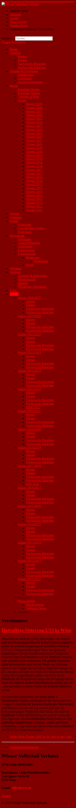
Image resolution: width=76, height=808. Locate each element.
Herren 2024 (34, 118)
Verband (15, 272)
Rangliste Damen (29, 93)
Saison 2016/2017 (29, 487)
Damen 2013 (34, 202)
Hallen (14, 221)
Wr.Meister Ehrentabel (32, 286)
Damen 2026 (34, 107)
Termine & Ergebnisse (24, 71)
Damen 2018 (34, 166)
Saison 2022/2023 (29, 371)
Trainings (16, 217)
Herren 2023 (34, 126)
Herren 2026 (34, 104)
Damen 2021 (34, 144)
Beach (14, 85)
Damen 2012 (34, 210)
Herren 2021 (34, 140)
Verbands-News (36, 608)
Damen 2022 (34, 137)
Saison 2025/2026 (29, 316)
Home (14, 49)
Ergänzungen (26, 250)
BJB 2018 (32, 484)
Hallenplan (25, 232)
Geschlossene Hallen (31, 228)
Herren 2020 (34, 148)
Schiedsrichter (27, 254)
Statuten (23, 283)
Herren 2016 (34, 177)
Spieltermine (26, 75)
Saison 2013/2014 (29, 542)
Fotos (13, 290)
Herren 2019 (34, 155)
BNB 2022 (33, 407)
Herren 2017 (34, 170)
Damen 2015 (34, 188)
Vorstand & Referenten (32, 276)
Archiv (22, 100)
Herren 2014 (34, 191)
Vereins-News (35, 604)
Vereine (14, 213)
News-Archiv (26, 601)
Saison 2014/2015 (29, 524)
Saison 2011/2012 (29, 579)
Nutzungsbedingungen (24, 747)
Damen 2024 (34, 122)
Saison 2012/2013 (29, 561)
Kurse (30, 265)
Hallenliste (24, 224)
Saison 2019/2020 (29, 429)
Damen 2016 (34, 181)
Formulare (24, 239)
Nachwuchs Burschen (32, 64)
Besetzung (32, 257)
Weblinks (16, 268)
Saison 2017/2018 (29, 466)
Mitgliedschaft (27, 279)
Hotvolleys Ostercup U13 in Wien (36, 630)
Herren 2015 (34, 184)
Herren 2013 (34, 199)
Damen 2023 (34, 129)
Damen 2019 (34, 159)
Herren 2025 (34, 111)
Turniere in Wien (28, 96)
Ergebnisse (25, 78)
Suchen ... (8, 38)
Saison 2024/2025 (29, 334)
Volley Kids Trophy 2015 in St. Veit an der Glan (41, 736)
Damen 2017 (34, 173)
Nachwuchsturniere (30, 82)
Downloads (17, 235)
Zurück (6, 796)
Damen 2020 (34, 151)
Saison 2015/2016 (29, 506)
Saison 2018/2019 (29, 447)
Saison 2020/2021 (29, 411)
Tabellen (15, 53)
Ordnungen (25, 246)
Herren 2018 (34, 162)
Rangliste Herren (29, 89)
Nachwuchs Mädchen (32, 67)
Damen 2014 (34, 195)
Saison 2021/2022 (29, 389)
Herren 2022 (34, 133)
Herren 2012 (34, 206)
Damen (22, 60)
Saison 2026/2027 (29, 297)
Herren (22, 56)
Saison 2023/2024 (29, 352)
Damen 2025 (34, 115)
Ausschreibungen (29, 243)
